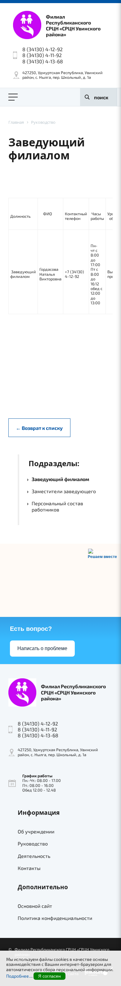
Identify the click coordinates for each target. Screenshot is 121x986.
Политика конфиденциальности (55, 918)
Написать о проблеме (42, 648)
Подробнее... (19, 976)
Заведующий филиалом (60, 479)
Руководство (33, 843)
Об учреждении (36, 831)
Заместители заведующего (64, 491)
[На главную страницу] (27, 25)
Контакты (29, 868)
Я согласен (49, 976)
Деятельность (34, 856)
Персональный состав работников (57, 506)
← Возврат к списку (39, 428)
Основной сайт (35, 906)
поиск (101, 97)
